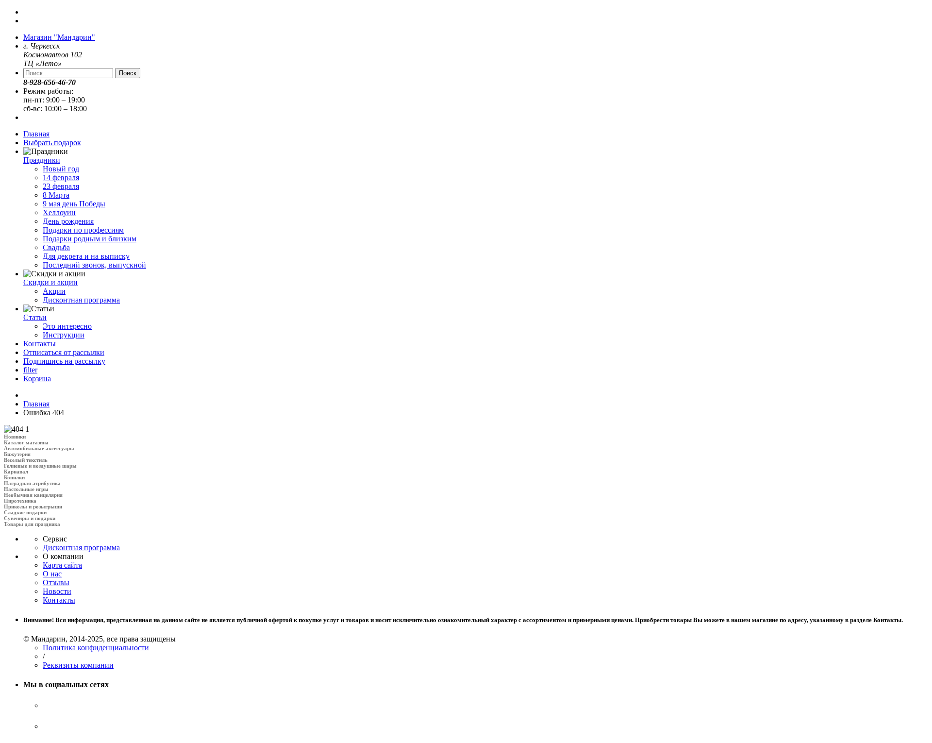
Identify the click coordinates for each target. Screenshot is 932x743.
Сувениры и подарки (29, 518)
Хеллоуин (59, 212)
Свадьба (56, 247)
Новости (57, 591)
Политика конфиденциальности (96, 647)
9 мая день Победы (74, 204)
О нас (52, 574)
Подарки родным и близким (89, 239)
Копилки (14, 477)
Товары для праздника (32, 524)
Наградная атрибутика (32, 483)
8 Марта (56, 195)
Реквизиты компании (78, 665)
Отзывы (56, 582)
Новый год (61, 169)
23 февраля (61, 186)
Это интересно (67, 326)
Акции (54, 291)
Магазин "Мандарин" (59, 37)
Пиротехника (20, 501)
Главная (36, 134)
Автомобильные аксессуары (39, 448)
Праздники (41, 160)
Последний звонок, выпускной (94, 265)
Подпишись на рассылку (64, 361)
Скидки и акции (50, 282)
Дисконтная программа (81, 300)
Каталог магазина (26, 442)
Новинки (15, 436)
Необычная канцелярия (33, 495)
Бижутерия (17, 454)
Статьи (35, 317)
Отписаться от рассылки (63, 352)
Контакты (39, 343)
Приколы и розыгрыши (33, 506)
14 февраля (61, 177)
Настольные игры (26, 489)
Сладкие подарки (25, 512)
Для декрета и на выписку (86, 256)
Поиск (127, 73)
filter (30, 370)
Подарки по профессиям (83, 230)
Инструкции (63, 335)
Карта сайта (62, 565)
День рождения (68, 221)
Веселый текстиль (26, 460)
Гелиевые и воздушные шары (40, 466)
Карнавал (16, 471)
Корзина (37, 378)
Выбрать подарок (52, 142)
